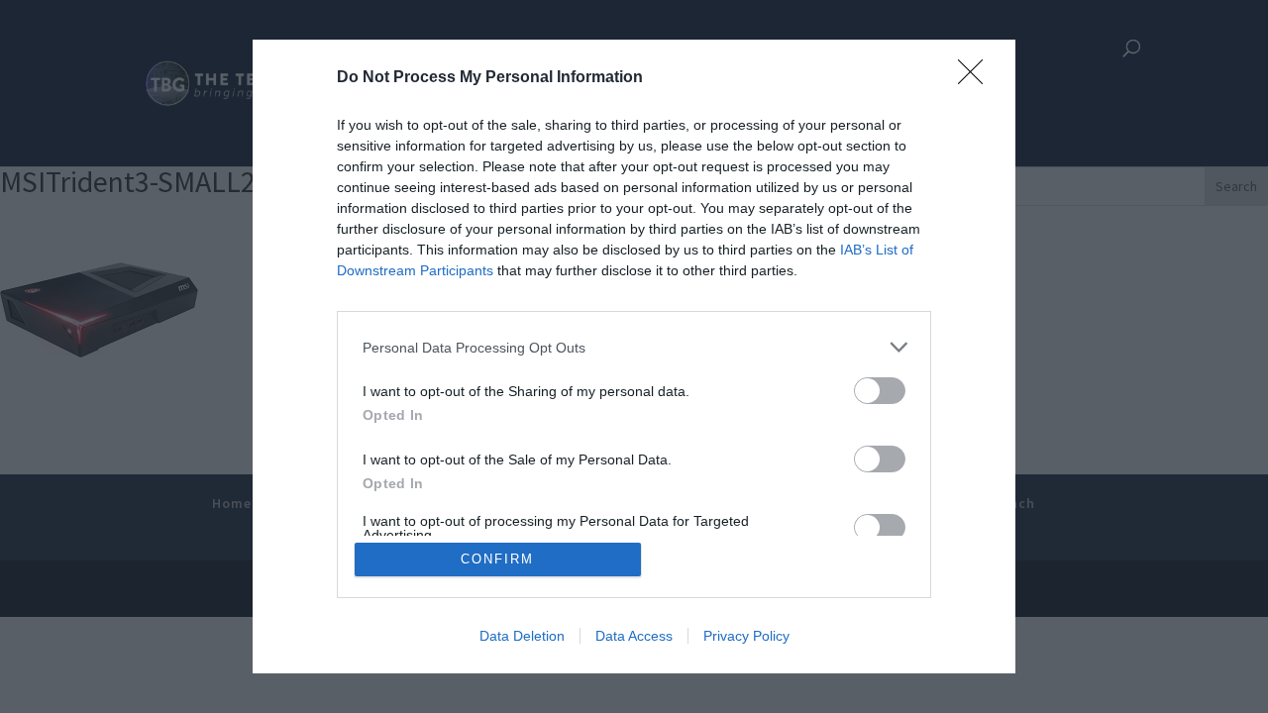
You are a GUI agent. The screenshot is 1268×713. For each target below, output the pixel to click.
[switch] (879, 390)
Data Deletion (522, 636)
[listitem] (634, 347)
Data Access (634, 636)
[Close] (977, 78)
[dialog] (634, 356)
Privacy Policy (746, 636)
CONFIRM (497, 559)
